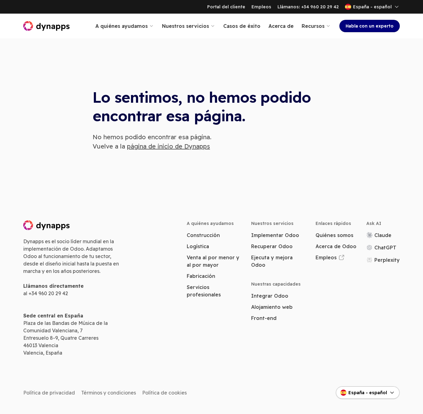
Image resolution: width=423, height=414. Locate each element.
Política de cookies (164, 393)
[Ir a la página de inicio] (46, 26)
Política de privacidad (49, 393)
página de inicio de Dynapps (168, 146)
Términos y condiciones (108, 393)
